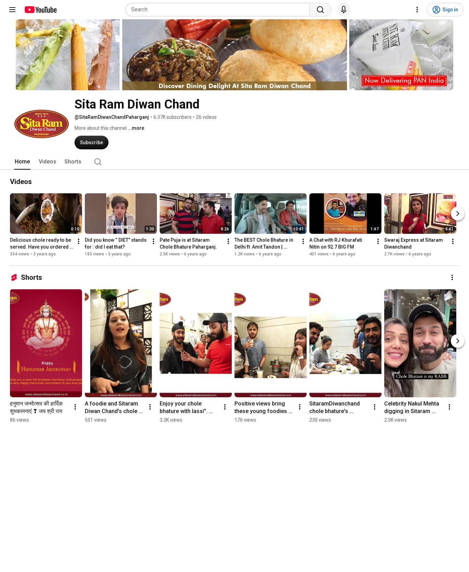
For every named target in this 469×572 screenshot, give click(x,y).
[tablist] (234, 161)
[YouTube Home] (40, 9)
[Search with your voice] (344, 9)
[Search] (320, 9)
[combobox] (219, 9)
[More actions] (78, 241)
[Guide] (12, 9)
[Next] (458, 213)
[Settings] (417, 9)
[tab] (22, 161)
